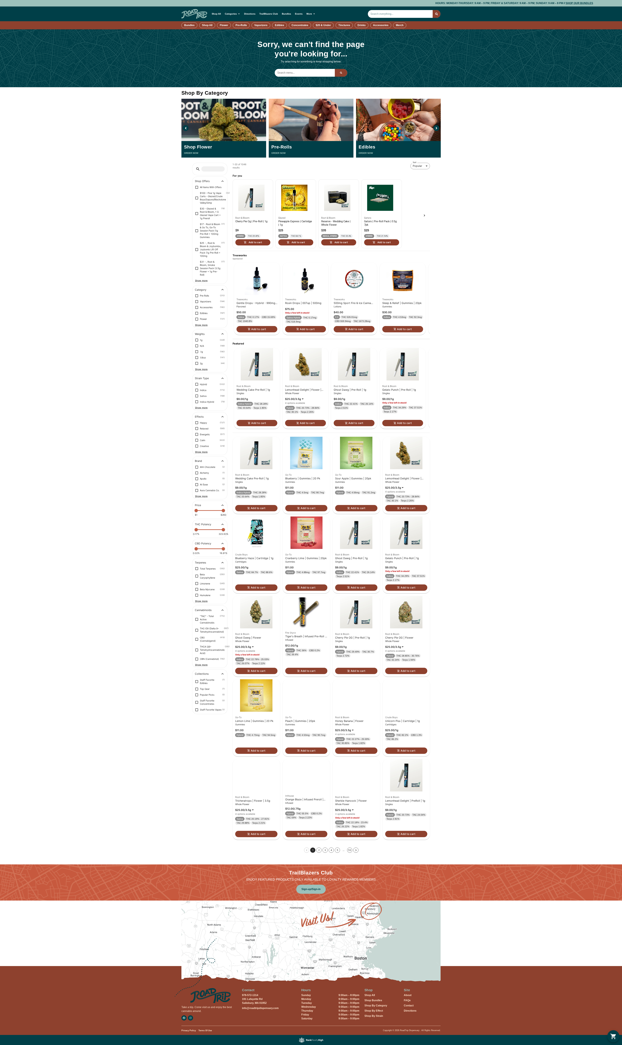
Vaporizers (260, 25)
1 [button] (312, 850)
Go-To (288, 474)
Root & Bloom (243, 386)
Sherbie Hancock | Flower (351, 800)
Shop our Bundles (390, 3)
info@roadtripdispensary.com (260, 1008)
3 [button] (325, 850)
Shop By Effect (373, 1010)
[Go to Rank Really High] (311, 1040)
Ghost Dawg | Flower (248, 637)
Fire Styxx (290, 632)
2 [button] (319, 850)
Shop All (216, 13)
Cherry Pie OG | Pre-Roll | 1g (352, 637)
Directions (249, 13)
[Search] (436, 14)
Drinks (361, 25)
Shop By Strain (373, 1016)
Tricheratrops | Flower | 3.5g (252, 800)
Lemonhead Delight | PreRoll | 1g (405, 800)
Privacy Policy (188, 1030)
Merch (399, 25)
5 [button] (337, 850)
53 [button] (349, 850)
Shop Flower (198, 146)
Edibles (279, 25)
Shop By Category (375, 1005)
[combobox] (400, 14)
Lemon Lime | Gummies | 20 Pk (254, 721)
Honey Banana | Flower (349, 721)
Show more (201, 280)
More (309, 13)
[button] (197, 169)
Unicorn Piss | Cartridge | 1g (402, 721)
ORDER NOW (191, 153)
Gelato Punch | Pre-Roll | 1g (399, 389)
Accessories (380, 25)
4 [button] (331, 850)
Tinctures (344, 25)
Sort (414, 162)
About (407, 995)
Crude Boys (241, 554)
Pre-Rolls (241, 25)
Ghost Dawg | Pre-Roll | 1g (350, 389)
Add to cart (258, 329)
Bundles (286, 13)
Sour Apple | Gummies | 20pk (353, 478)
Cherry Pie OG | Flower (399, 637)
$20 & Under (323, 25)
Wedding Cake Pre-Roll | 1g (253, 389)
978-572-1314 (250, 995)
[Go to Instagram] (190, 1018)
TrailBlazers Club (268, 13)
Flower (224, 25)
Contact (409, 1005)
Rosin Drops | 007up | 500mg (303, 303)
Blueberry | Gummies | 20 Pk (302, 478)
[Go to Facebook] (184, 1018)
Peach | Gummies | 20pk (300, 721)
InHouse (289, 795)
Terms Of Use (205, 1030)
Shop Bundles (373, 1000)
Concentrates (300, 25)
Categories (231, 13)
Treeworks (242, 299)
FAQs (407, 1000)
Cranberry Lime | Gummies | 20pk (306, 558)
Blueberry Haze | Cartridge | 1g (254, 558)
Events (299, 13)
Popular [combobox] (417, 165)
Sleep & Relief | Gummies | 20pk (402, 303)
